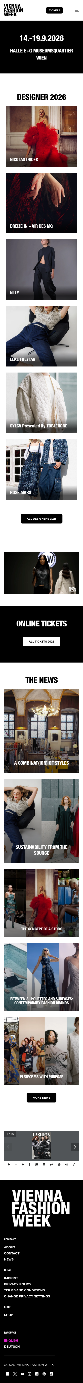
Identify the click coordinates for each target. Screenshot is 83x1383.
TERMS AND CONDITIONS (24, 1290)
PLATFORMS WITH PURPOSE (41, 1076)
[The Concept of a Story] (41, 903)
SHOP (8, 1315)
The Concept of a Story (41, 929)
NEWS (8, 1259)
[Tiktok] (51, 1374)
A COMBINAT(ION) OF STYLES (41, 763)
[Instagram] (29, 1374)
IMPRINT (11, 1278)
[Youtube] (22, 1374)
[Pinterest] (44, 1374)
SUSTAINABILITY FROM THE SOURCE (41, 850)
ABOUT (9, 1247)
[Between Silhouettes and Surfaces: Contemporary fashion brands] (41, 977)
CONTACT (12, 1253)
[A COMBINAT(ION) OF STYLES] (41, 731)
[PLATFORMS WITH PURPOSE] (41, 1051)
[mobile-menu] (74, 10)
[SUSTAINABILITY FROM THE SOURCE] (41, 821)
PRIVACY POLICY (17, 1284)
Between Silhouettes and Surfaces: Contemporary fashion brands (41, 1000)
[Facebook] (7, 1374)
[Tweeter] (15, 1374)
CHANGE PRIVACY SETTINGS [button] (27, 1296)
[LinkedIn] (36, 1374)
